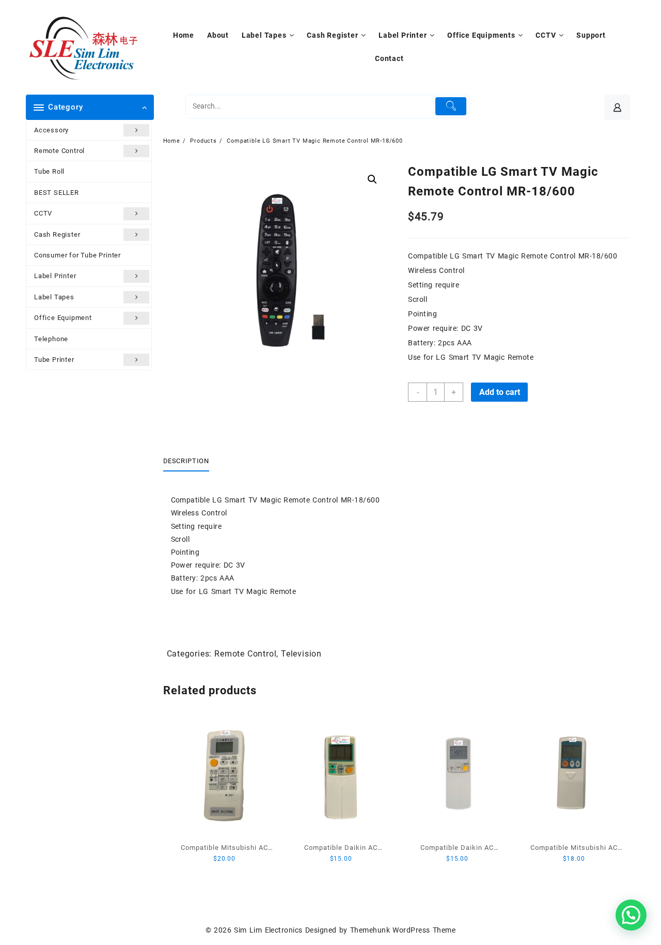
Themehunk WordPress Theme (402, 930)
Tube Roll (49, 171)
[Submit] (451, 106)
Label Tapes (54, 297)
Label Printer (55, 276)
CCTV (43, 213)
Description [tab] (186, 461)
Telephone (51, 339)
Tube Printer (54, 359)
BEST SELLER (56, 192)
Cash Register (57, 234)
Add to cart (499, 392)
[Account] (617, 107)
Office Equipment (63, 318)
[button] (372, 179)
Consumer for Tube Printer (77, 255)
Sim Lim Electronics (268, 930)
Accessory (51, 130)
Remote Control (59, 151)
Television (301, 654)
